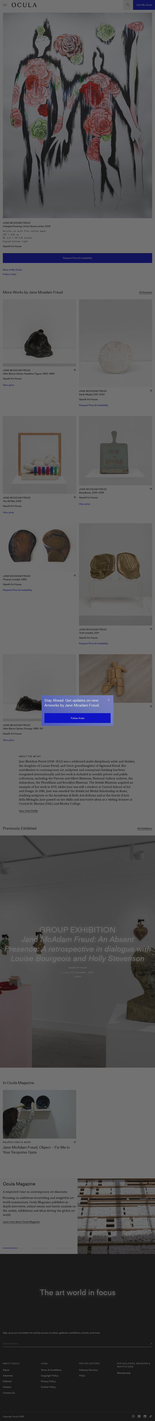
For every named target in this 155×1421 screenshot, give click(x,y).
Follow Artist (77, 718)
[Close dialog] (109, 700)
